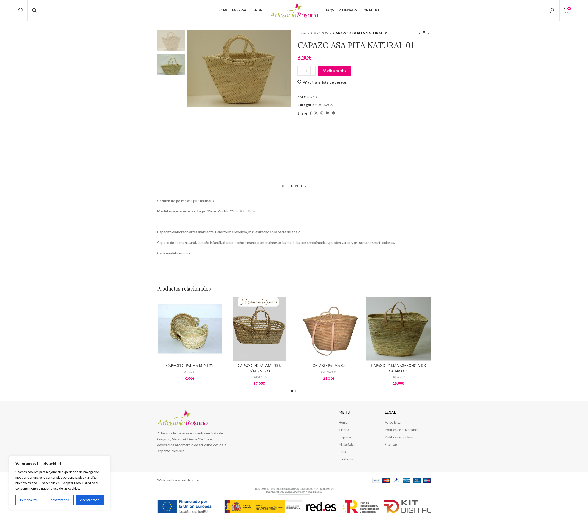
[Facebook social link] (310, 113)
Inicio (301, 33)
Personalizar (28, 500)
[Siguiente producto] (428, 33)
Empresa (345, 437)
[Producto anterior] (419, 33)
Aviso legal (393, 422)
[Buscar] (34, 10)
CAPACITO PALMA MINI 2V (189, 365)
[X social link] (316, 113)
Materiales (347, 444)
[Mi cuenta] (552, 10)
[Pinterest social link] (322, 113)
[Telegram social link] (333, 113)
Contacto (346, 459)
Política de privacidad (401, 430)
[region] (59, 483)
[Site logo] (294, 10)
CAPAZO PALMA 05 (328, 365)
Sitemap (391, 444)
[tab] (294, 184)
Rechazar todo (58, 500)
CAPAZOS (319, 33)
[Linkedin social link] (328, 113)
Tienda (344, 430)
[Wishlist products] (20, 10)
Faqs (342, 452)
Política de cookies (399, 437)
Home (343, 422)
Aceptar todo (89, 500)
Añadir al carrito (334, 70)
